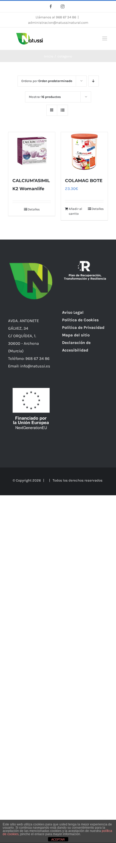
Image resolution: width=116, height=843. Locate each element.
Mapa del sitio (76, 335)
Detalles (34, 209)
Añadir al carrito (75, 211)
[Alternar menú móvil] (105, 38)
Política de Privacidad (83, 327)
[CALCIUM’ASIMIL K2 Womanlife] (31, 151)
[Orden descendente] (93, 81)
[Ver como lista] (62, 110)
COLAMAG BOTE (84, 180)
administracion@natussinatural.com (58, 23)
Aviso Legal (73, 312)
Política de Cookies (80, 320)
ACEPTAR (58, 839)
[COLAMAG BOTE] (84, 151)
